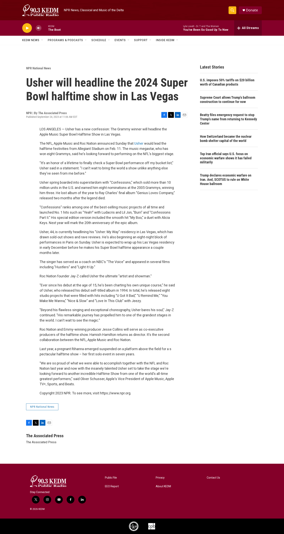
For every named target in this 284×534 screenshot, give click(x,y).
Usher (138, 143)
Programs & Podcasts (65, 40)
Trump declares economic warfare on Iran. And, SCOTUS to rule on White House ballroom (225, 179)
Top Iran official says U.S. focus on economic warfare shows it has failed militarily (226, 158)
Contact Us (213, 477)
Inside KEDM (165, 40)
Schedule (98, 40)
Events (120, 40)
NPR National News (38, 68)
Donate (252, 10)
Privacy (160, 477)
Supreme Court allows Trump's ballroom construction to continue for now (227, 99)
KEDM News (30, 40)
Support (141, 40)
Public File (111, 477)
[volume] (38, 28)
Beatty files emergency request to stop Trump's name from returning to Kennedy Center (228, 119)
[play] (27, 28)
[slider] (44, 28)
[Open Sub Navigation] (42, 40)
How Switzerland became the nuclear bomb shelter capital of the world (226, 138)
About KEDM (163, 486)
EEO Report (112, 486)
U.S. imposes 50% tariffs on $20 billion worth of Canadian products (227, 82)
